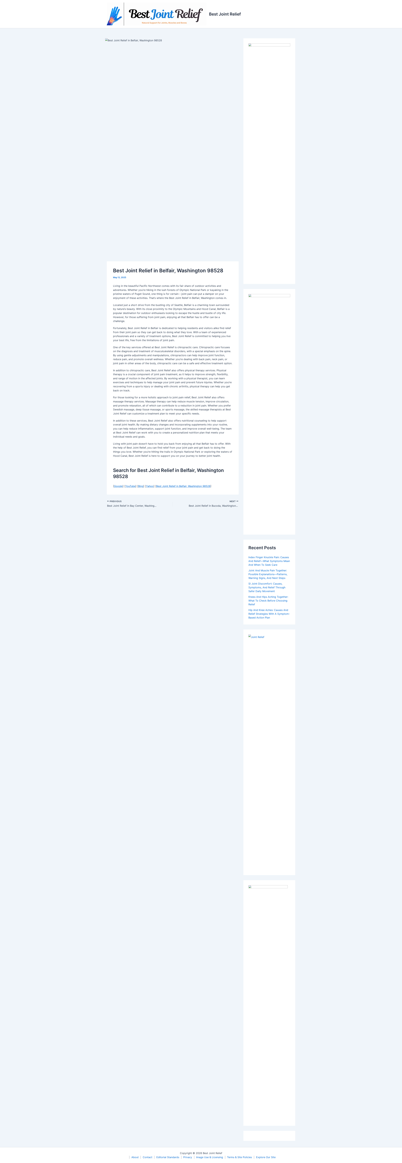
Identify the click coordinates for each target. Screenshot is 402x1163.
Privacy (187, 1157)
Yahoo (150, 486)
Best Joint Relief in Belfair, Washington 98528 (183, 486)
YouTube (130, 486)
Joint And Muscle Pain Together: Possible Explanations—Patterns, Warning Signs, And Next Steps (267, 574)
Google (118, 486)
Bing (140, 486)
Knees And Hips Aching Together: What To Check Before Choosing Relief (268, 600)
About (135, 1157)
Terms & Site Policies (239, 1157)
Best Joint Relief (225, 14)
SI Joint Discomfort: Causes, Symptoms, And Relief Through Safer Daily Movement (266, 587)
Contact (147, 1157)
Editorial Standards (167, 1157)
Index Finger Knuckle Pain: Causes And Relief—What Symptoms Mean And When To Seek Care (269, 561)
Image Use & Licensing (209, 1157)
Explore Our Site (266, 1157)
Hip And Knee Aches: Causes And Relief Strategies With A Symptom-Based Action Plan (269, 613)
